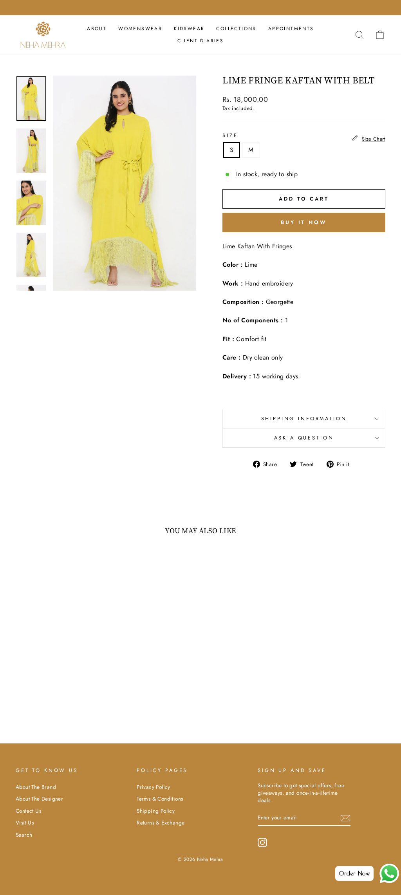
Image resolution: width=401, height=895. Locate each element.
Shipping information (304, 418)
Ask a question (304, 437)
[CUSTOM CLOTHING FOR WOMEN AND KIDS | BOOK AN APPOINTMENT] (200, 7)
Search (24, 835)
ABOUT (97, 28)
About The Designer (39, 799)
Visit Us (25, 822)
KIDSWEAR (189, 28)
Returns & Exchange (160, 822)
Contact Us (28, 811)
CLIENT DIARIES (200, 40)
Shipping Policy (156, 811)
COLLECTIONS (236, 28)
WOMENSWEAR (140, 28)
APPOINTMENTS (291, 28)
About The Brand (36, 787)
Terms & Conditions (160, 799)
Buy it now (304, 222)
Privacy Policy (153, 787)
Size (230, 135)
